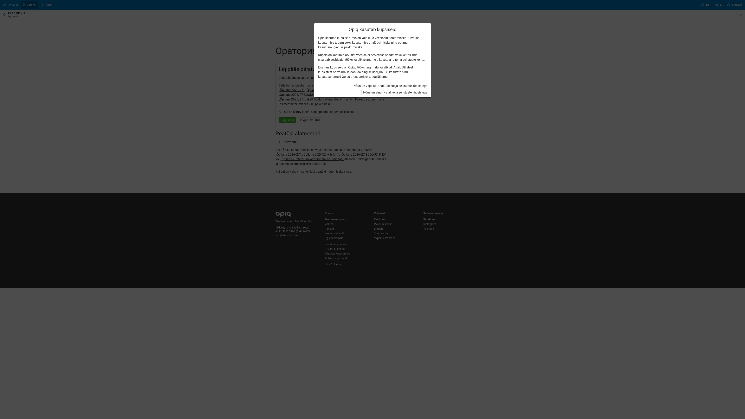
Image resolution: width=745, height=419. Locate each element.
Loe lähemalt (380, 77)
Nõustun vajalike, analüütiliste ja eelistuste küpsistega (390, 86)
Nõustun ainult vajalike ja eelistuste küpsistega (395, 92)
